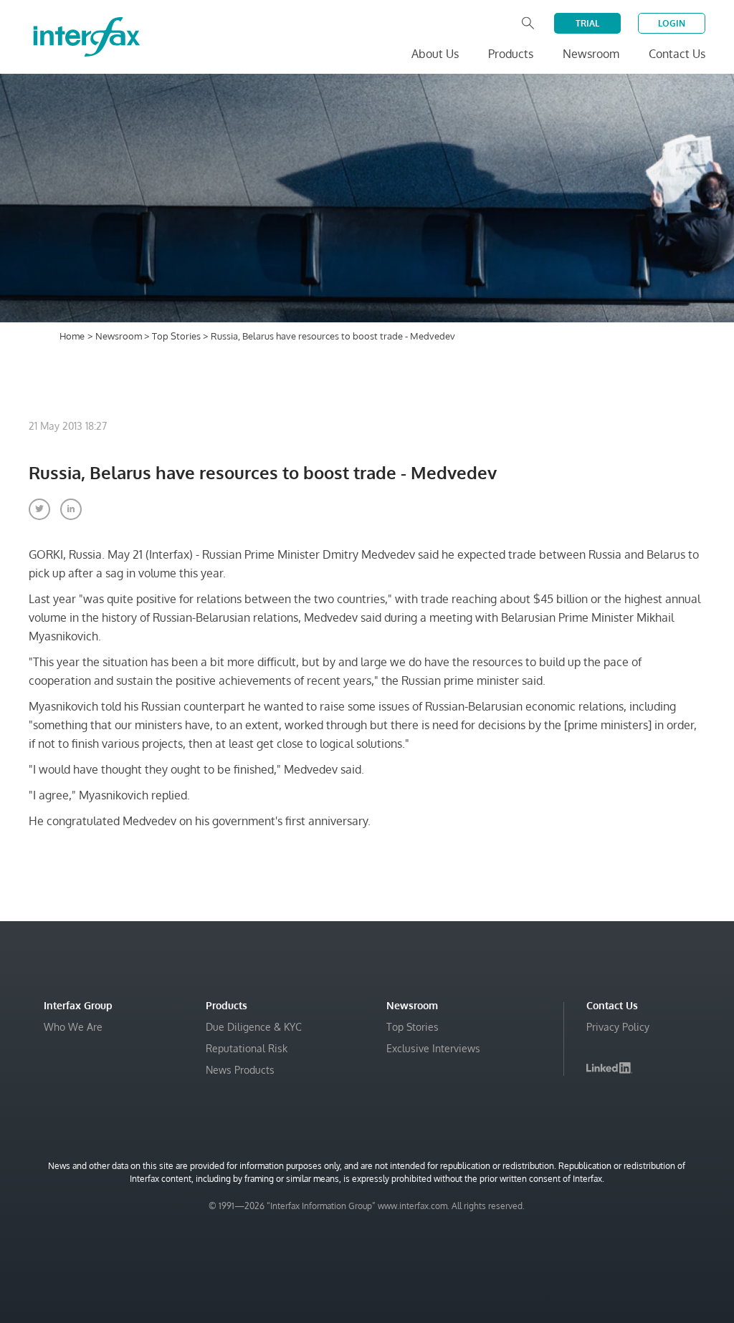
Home (72, 336)
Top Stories (177, 336)
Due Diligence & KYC (254, 1027)
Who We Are (73, 1027)
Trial (587, 23)
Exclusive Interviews (433, 1048)
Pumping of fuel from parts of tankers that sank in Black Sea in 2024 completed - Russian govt (541, 1289)
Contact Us (677, 54)
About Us (435, 54)
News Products (240, 1070)
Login (671, 23)
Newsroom (119, 336)
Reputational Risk (246, 1048)
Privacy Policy (617, 1027)
